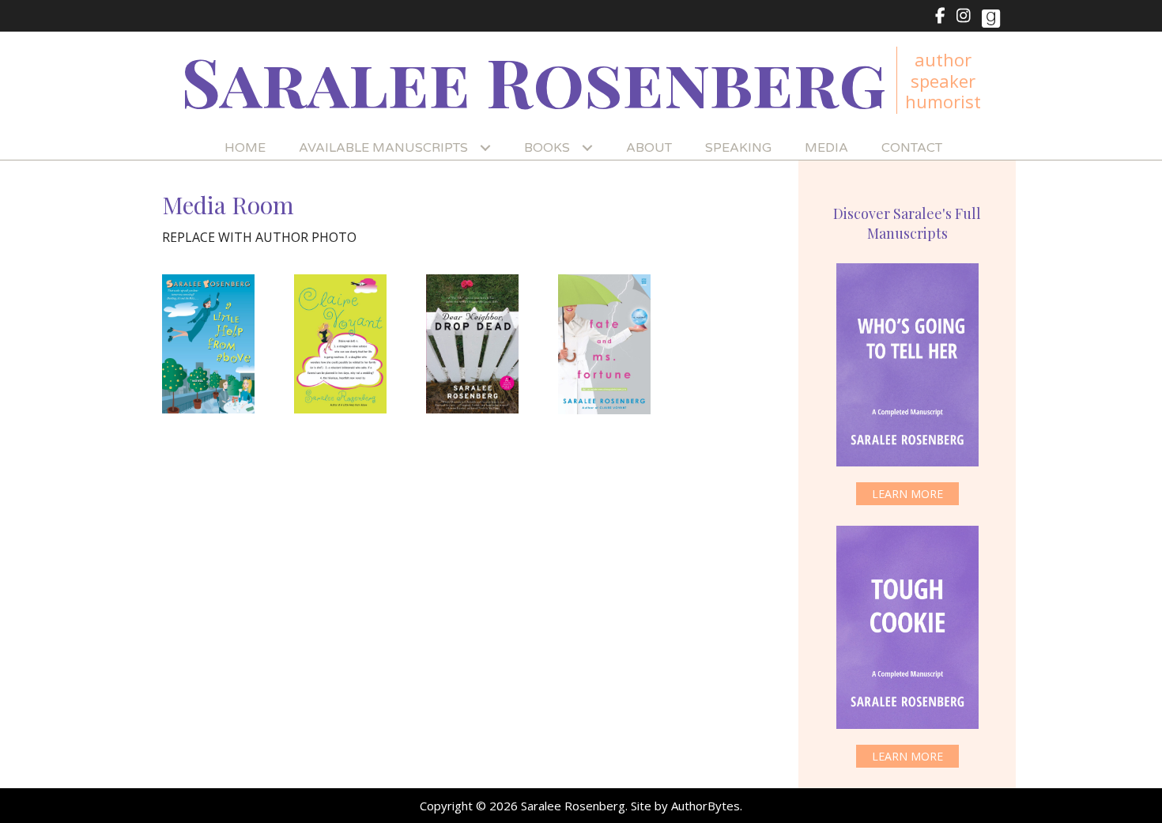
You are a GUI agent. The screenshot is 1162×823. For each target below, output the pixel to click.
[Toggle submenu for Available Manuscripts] (484, 148)
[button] (907, 493)
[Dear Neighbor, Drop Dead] (472, 343)
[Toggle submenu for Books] (586, 148)
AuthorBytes (705, 806)
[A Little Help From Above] (208, 343)
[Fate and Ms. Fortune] (604, 344)
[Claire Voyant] (340, 343)
